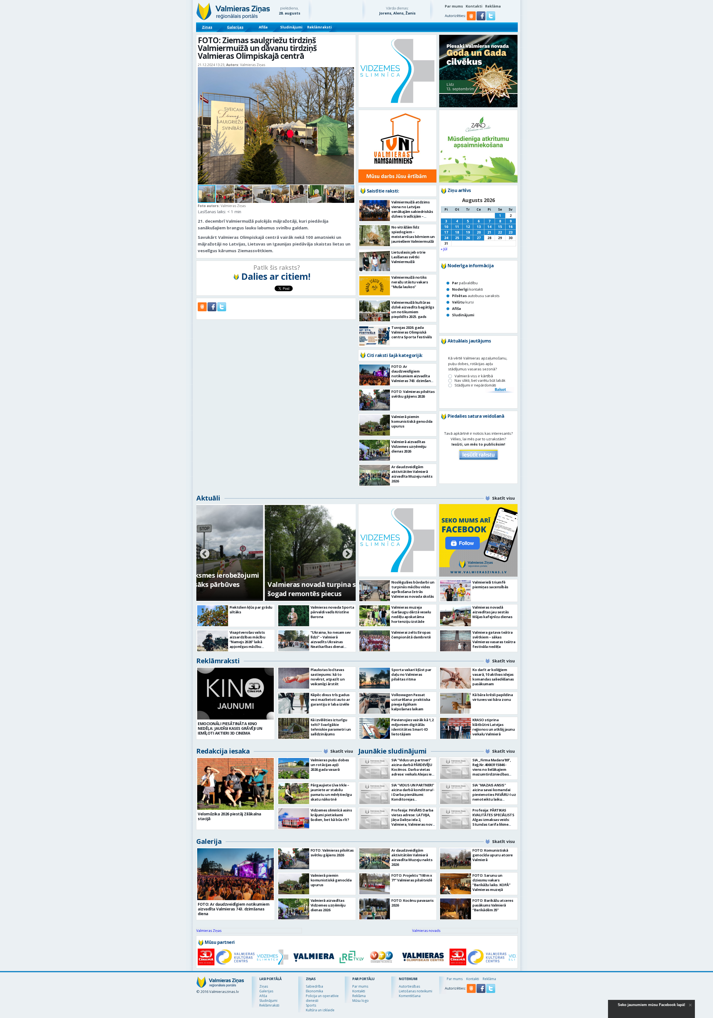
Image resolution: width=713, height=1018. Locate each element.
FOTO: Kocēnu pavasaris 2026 (412, 903)
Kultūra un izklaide (320, 1010)
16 (510, 226)
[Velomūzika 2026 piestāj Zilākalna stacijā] (235, 784)
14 (489, 226)
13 (479, 226)
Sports (311, 1005)
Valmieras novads (426, 930)
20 (479, 232)
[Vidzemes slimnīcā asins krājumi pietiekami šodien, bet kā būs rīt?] (293, 818)
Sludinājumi (291, 27)
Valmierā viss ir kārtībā (474, 376)
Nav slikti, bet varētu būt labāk (480, 380)
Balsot (500, 389)
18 (457, 232)
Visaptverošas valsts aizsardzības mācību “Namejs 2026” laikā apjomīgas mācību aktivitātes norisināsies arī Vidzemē (250, 644)
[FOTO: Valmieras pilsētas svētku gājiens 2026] (374, 400)
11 (457, 226)
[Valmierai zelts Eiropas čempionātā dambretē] (374, 641)
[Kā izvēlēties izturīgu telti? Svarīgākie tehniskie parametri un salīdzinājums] (293, 728)
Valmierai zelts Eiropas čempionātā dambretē (411, 635)
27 (479, 237)
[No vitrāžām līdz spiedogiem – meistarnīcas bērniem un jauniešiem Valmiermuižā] (374, 235)
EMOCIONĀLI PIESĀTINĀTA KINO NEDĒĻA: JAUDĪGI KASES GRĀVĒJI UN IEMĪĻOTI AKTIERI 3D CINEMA (230, 728)
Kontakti (474, 6)
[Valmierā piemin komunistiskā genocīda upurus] (374, 425)
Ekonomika (314, 991)
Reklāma (493, 6)
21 (489, 232)
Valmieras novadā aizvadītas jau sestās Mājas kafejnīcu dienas (492, 612)
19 (468, 232)
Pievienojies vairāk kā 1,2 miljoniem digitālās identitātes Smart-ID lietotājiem (412, 727)
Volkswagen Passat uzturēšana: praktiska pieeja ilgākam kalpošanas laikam (410, 701)
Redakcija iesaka (223, 750)
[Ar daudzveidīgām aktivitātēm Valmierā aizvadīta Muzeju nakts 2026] (374, 475)
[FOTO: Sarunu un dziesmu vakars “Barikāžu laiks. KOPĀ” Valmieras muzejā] (455, 884)
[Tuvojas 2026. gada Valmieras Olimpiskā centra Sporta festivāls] (374, 336)
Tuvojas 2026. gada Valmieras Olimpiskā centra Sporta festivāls (411, 332)
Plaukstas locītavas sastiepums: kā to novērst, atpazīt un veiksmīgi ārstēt (328, 676)
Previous (204, 554)
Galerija (208, 841)
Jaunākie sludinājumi (392, 750)
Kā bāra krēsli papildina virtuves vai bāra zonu (492, 697)
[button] (481, 18)
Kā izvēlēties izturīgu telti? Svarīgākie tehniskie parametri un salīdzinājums (331, 727)
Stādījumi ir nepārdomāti (475, 385)
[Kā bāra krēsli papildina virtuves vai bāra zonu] (455, 703)
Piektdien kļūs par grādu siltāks (250, 609)
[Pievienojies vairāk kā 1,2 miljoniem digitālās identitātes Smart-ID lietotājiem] (374, 728)
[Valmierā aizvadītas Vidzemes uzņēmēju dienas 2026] (374, 450)
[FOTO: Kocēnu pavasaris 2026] (374, 909)
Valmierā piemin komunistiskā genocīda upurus (412, 421)
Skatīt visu (503, 498)
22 (500, 232)
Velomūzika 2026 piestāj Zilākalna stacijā (229, 816)
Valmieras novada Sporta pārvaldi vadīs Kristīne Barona (332, 612)
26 (468, 237)
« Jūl (444, 248)
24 (446, 237)
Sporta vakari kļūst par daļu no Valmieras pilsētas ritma (411, 674)
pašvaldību (465, 282)
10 (446, 226)
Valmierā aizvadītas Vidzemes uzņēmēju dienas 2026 (408, 446)
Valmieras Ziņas (208, 930)
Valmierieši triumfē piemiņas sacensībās (490, 584)
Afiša (263, 27)
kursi (463, 302)
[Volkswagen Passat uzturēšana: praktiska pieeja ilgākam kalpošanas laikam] (374, 703)
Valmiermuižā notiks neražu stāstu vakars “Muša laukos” (409, 282)
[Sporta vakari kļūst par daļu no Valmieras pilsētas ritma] (374, 678)
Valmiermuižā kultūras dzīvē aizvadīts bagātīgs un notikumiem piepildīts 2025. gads (412, 309)
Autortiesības (409, 986)
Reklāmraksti (319, 27)
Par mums (454, 6)
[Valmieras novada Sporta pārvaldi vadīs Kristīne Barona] (293, 615)
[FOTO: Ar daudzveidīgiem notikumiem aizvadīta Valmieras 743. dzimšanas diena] (374, 375)
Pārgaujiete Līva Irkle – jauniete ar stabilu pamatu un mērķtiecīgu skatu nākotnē (331, 792)
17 (446, 232)
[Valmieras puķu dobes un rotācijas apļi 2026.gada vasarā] (293, 768)
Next (347, 554)
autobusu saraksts (476, 295)
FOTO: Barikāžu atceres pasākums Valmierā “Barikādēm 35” (492, 905)
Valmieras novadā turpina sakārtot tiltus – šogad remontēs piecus (268, 589)
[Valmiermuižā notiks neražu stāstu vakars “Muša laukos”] (374, 285)
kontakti (467, 289)
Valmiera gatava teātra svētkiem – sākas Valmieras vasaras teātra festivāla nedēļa (493, 639)
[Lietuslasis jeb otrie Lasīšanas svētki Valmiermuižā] (374, 260)
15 (500, 226)
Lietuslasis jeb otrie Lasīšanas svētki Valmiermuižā (408, 257)
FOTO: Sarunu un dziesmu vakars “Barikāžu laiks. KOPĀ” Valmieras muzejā (491, 882)
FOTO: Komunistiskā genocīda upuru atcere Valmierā (492, 855)
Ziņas (207, 27)
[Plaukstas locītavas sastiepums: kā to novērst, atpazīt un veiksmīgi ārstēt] (293, 678)
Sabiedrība (314, 986)
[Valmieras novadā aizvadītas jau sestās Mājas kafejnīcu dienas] (455, 615)
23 (510, 232)
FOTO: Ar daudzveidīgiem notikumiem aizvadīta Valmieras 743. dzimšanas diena (412, 376)
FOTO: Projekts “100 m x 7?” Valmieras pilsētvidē (411, 878)
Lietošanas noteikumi (415, 991)
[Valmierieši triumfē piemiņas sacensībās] (455, 590)
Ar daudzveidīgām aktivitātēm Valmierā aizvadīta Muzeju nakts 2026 (411, 474)
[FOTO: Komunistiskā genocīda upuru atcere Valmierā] (455, 858)
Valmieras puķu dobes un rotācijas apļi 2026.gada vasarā (330, 764)
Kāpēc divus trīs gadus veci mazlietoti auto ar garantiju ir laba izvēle (330, 699)
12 (468, 226)
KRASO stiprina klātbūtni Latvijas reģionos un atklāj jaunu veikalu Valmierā (493, 727)
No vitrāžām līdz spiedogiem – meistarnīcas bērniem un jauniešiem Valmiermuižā (413, 234)
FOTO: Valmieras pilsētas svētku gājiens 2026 (412, 394)
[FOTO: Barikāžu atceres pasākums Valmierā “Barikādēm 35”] (455, 909)
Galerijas (235, 27)
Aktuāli (208, 497)
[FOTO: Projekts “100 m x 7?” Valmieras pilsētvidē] (374, 884)
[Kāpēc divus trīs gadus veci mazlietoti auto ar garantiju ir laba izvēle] (293, 703)
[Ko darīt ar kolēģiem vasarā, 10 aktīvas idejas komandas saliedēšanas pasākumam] (455, 678)
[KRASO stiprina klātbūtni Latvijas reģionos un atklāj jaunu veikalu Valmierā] (455, 728)
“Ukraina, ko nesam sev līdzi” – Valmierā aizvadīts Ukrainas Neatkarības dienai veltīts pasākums (331, 642)
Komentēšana (410, 995)
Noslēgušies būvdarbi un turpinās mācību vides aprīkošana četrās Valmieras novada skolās (412, 589)
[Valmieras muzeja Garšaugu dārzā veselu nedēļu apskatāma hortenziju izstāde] (374, 615)
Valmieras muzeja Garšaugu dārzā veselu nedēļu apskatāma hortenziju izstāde (411, 614)
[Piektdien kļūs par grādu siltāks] (212, 615)
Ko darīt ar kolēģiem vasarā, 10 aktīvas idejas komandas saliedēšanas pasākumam (493, 676)
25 (457, 237)
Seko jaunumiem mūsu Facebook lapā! (651, 1005)
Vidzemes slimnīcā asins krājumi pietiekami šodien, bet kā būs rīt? (331, 815)
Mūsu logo (360, 1000)
